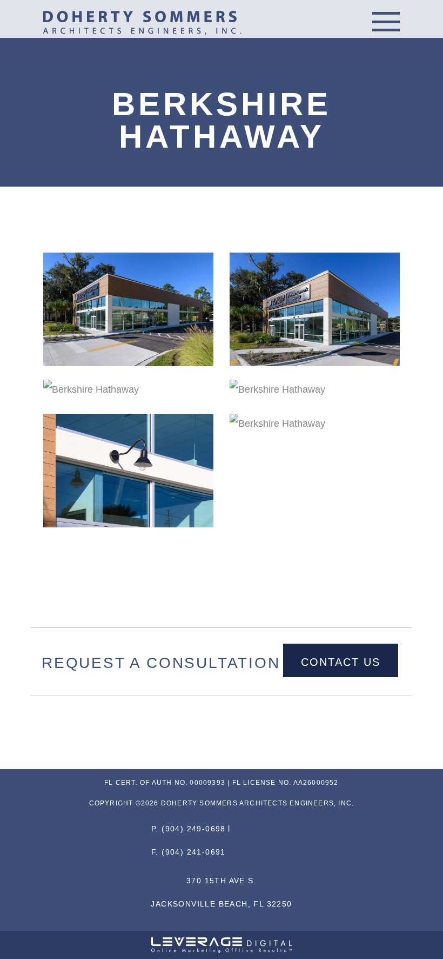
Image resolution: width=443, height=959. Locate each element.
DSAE (144, 23)
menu (386, 21)
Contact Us (340, 662)
